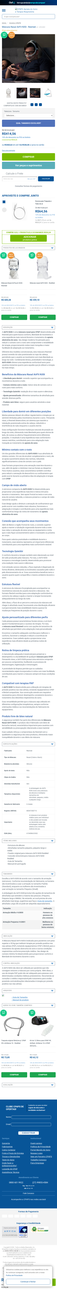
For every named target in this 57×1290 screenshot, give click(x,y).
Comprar (28, 156)
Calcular (46, 178)
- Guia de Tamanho (20, 997)
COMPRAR (14, 317)
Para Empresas (37, 1163)
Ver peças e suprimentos (28, 165)
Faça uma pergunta (8, 150)
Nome (8, 1117)
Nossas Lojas (36, 1153)
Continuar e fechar (28, 1282)
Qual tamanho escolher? (28, 123)
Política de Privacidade (14, 1275)
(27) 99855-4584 (40, 1182)
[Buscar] (52, 16)
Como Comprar (8, 1150)
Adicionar (30, 238)
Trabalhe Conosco (38, 1160)
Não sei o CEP (31, 179)
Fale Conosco (28, 1193)
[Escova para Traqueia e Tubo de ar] (19, 211)
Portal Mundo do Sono (40, 1150)
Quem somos (36, 1143)
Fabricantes (7, 1147)
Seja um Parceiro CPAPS (41, 1156)
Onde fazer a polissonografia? (9, 1164)
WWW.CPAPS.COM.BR (11, 1251)
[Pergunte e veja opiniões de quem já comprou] (14, 292)
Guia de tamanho (45, 901)
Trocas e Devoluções (11, 1156)
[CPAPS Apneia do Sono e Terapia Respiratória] (26, 10)
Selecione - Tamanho (11, 111)
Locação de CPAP (10, 1169)
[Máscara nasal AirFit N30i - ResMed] (8, 93)
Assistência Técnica (10, 1172)
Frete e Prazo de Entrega (13, 1153)
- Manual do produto (20, 1000)
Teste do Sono (8, 1160)
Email (8, 1124)
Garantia (6, 1143)
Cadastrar (28, 1133)
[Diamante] (23, 1231)
